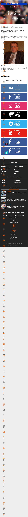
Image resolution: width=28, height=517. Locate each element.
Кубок (4, 190)
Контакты (4, 514)
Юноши (4, 350)
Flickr (14, 231)
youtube (18, 6)
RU (24, 6)
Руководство (17, 180)
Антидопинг (24, 18)
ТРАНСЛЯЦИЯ (14, 4)
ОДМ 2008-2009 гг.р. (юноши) (4, 468)
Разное (4, 202)
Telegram (14, 229)
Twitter (14, 226)
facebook (14, 6)
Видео (15, 173)
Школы (4, 131)
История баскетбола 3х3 (4, 327)
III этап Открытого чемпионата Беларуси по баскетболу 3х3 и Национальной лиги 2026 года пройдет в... (16, 200)
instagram (20, 6)
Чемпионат (4, 187)
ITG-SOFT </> (17, 245)
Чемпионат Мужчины (18, 166)
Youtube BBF (14, 230)
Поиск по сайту (10, 6)
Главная (4, 9)
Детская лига (15, 18)
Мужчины (4, 262)
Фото (2, 173)
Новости (4, 175)
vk (12, 6)
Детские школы (4, 169)
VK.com (14, 225)
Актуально (6, 18)
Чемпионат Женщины (5, 168)
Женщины (4, 279)
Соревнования (17, 182)
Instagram (14, 227)
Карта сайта (3, 184)
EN (26, 6)
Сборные (4, 185)
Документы (4, 48)
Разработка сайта (11, 245)
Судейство (4, 165)
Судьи (4, 173)
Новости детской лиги (4, 344)
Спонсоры (16, 171)
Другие (4, 360)
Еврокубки (4, 200)
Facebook (14, 224)
